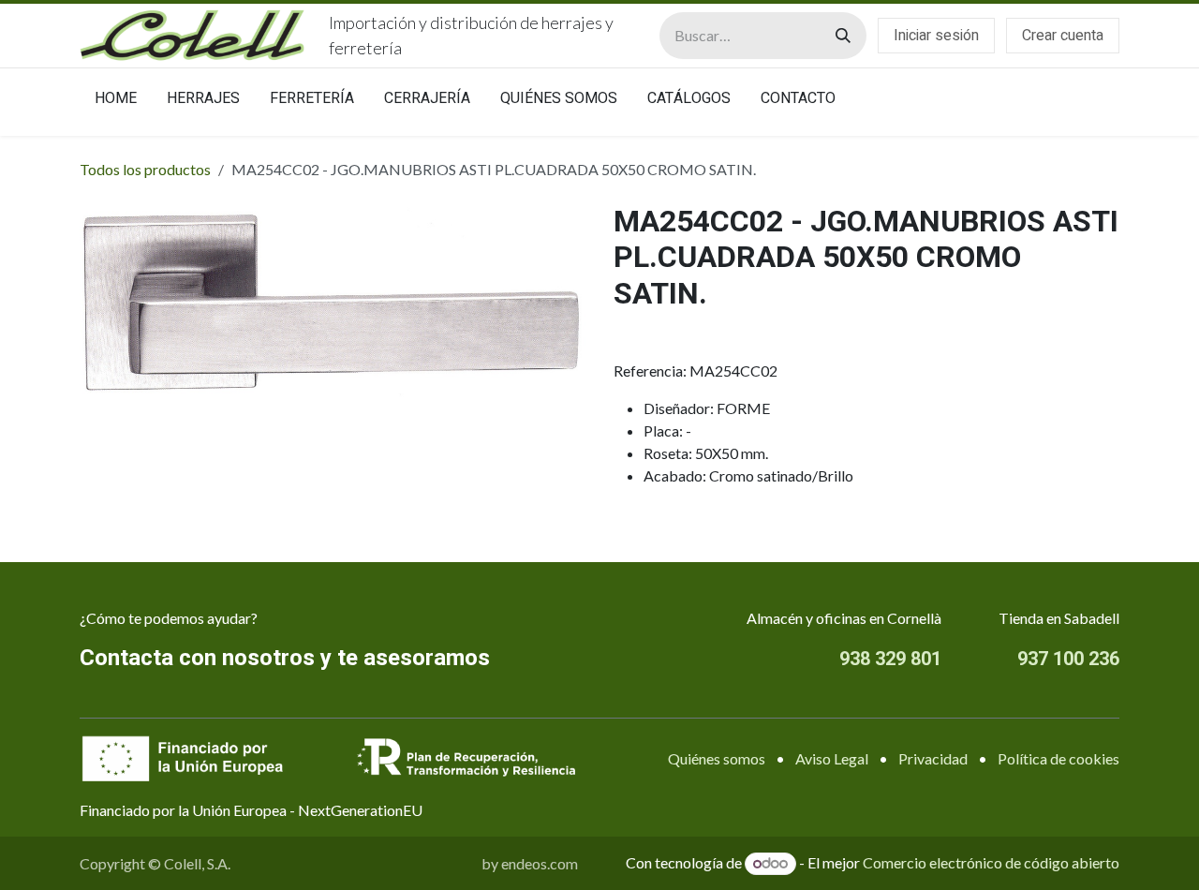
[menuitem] (116, 102)
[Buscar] (843, 35)
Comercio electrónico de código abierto (991, 862)
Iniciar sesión (936, 35)
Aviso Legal (831, 758)
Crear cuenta (1062, 35)
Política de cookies (1058, 758)
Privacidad (933, 758)
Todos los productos (145, 169)
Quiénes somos (716, 758)
